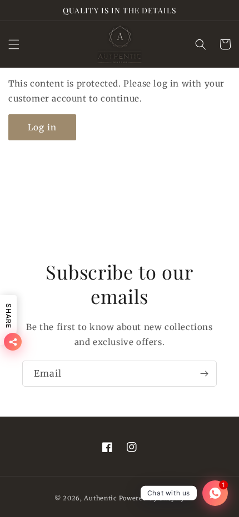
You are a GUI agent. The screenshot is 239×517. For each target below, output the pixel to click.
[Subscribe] (204, 374)
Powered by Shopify (152, 498)
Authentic (100, 498)
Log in (42, 127)
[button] (14, 44)
